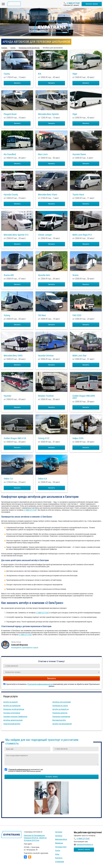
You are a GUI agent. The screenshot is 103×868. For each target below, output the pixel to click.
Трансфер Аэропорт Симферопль (15, 717)
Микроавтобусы (61, 839)
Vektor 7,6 (8, 479)
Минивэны (59, 843)
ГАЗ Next (42, 315)
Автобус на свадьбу (10, 702)
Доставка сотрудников (11, 713)
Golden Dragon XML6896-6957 (83, 397)
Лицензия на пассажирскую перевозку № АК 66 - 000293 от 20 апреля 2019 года (35, 837)
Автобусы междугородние (13, 720)
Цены (57, 854)
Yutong (7, 315)
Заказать (17, 83)
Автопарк (58, 832)
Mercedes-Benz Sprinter (48, 114)
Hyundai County (11, 194)
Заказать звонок (92, 4)
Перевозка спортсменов (61, 717)
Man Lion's (43, 154)
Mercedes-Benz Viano (47, 194)
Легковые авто (60, 847)
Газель (7, 74)
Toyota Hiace (78, 194)
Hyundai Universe (46, 355)
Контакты (58, 858)
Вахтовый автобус (59, 720)
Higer (74, 74)
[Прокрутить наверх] (8, 862)
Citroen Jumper (45, 235)
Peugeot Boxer (10, 114)
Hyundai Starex (79, 154)
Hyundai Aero (44, 275)
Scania (75, 275)
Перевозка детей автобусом (13, 709)
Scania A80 (9, 275)
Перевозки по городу (60, 706)
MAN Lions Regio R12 (82, 235)
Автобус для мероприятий (62, 724)
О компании (59, 862)
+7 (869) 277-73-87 (73, 3)
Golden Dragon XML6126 (15, 438)
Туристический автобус (11, 724)
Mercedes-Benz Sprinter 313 (16, 235)
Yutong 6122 (43, 438)
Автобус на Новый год (60, 709)
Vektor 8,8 (42, 479)
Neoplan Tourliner (46, 396)
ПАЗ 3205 (76, 315)
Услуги (57, 850)
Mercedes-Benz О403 (13, 355)
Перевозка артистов (59, 713)
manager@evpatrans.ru (84, 844)
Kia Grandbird (10, 154)
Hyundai (7, 396)
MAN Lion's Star (79, 355)
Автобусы (58, 836)
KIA (39, 74)
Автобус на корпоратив (11, 706)
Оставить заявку (51, 777)
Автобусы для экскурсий (61, 702)
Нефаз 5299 (77, 438)
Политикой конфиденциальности (40, 684)
